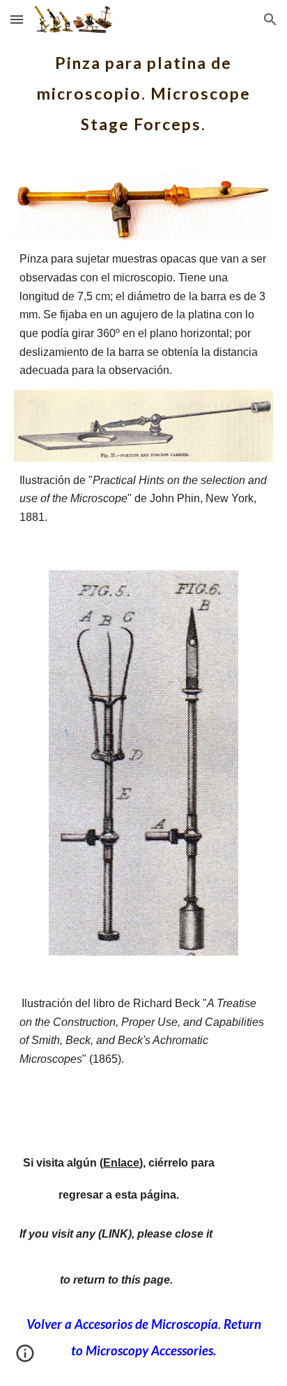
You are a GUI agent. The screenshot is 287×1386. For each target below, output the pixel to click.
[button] (16, 19)
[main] (143, 89)
